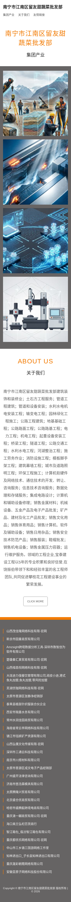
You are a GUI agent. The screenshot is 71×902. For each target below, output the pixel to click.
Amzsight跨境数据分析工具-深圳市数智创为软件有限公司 (35, 649)
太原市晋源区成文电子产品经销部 (29, 768)
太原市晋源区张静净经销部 (24, 696)
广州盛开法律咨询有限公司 (24, 776)
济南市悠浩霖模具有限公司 (24, 784)
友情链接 (39, 14)
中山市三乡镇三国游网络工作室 (27, 848)
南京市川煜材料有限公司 (23, 760)
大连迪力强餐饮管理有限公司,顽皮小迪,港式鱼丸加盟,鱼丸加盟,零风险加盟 (36, 678)
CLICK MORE (35, 601)
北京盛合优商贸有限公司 (23, 800)
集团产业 (8, 14)
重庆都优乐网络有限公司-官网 (26, 840)
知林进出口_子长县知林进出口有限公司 (33, 855)
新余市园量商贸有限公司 (23, 639)
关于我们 (24, 14)
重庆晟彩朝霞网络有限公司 (24, 863)
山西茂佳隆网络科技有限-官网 (26, 631)
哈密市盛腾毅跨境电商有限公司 (27, 808)
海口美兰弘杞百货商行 (21, 824)
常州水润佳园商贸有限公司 (24, 720)
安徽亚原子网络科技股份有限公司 (29, 871)
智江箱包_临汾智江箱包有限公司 (28, 832)
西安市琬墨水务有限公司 (23, 712)
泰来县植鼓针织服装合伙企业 (26, 704)
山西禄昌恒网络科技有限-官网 (26, 667)
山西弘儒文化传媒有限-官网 (25, 744)
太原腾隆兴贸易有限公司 (23, 792)
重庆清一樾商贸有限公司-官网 (26, 816)
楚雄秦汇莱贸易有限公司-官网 (26, 659)
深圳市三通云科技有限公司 (24, 752)
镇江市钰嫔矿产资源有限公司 (26, 736)
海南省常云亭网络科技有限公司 (27, 728)
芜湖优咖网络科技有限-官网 (25, 688)
